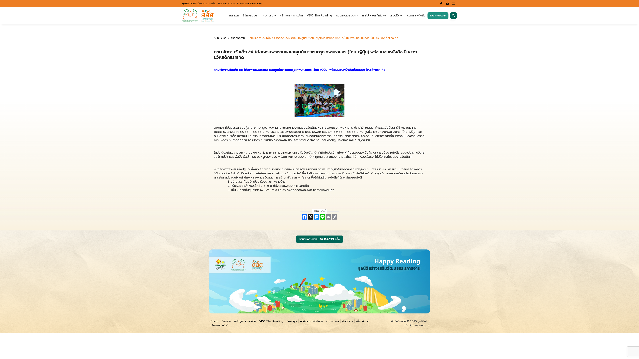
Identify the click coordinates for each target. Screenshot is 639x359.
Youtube (447, 4)
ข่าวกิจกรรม (238, 38)
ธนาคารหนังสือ (416, 15)
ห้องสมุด (292, 321)
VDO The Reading (319, 15)
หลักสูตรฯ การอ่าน (291, 15)
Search (453, 15)
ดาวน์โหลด (396, 15)
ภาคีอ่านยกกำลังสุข (374, 15)
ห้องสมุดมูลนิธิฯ (346, 15)
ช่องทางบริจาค (437, 15)
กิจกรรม (268, 15)
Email (454, 4)
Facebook (441, 4)
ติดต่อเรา (347, 321)
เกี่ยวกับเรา (362, 321)
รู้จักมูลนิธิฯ (250, 15)
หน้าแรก (234, 15)
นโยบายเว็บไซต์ (219, 325)
